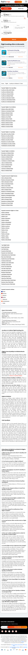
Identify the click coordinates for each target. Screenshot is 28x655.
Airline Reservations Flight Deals (8, 280)
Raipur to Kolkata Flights (6, 170)
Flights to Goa (4, 216)
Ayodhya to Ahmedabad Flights (8, 99)
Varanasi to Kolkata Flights (7, 168)
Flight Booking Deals (6, 276)
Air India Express (6, 301)
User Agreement (20, 644)
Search (14, 39)
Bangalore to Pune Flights (7, 203)
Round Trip (20, 8)
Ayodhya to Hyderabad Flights (8, 101)
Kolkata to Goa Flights (6, 116)
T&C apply (8, 65)
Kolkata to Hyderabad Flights (7, 111)
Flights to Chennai (5, 228)
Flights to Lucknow (5, 226)
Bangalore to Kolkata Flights (7, 201)
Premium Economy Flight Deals (8, 284)
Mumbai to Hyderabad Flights (7, 191)
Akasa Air (4, 295)
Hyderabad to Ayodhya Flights (8, 145)
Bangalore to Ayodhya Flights (7, 141)
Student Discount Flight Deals (7, 258)
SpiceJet (4, 293)
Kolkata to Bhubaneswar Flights (8, 120)
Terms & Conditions (14, 644)
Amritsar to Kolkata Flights (7, 156)
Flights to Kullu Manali (6, 239)
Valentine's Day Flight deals (7, 262)
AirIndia (4, 297)
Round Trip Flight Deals (6, 266)
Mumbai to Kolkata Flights (7, 205)
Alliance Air (5, 299)
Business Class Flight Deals (7, 282)
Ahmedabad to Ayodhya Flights (8, 143)
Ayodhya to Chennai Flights (7, 93)
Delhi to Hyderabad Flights (7, 183)
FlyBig (4, 303)
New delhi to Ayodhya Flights (7, 134)
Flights (6, 83)
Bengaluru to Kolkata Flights (7, 153)
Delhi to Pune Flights (5, 185)
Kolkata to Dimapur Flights (7, 124)
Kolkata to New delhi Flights (7, 109)
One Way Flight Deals (6, 268)
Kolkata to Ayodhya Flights (7, 139)
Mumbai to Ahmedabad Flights (8, 195)
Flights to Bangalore (5, 218)
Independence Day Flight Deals (8, 254)
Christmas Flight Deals (6, 260)
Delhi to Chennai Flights (6, 197)
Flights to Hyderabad (6, 224)
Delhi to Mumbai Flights (6, 177)
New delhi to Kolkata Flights (7, 155)
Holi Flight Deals (4, 249)
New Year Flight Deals (6, 256)
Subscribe (16, 627)
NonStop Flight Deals (6, 272)
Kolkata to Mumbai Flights (7, 113)
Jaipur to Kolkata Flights (6, 162)
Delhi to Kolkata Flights (6, 189)
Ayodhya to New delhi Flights (7, 90)
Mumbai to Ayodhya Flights (7, 135)
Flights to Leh (4, 232)
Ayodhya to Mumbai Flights (7, 91)
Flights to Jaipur (4, 235)
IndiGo (4, 291)
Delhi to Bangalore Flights (7, 181)
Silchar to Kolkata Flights (6, 164)
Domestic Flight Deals (6, 264)
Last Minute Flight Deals (6, 274)
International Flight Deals (6, 270)
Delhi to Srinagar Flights (6, 199)
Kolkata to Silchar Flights (6, 118)
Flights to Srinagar (5, 233)
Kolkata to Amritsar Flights (7, 114)
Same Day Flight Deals (6, 278)
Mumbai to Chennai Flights (7, 187)
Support (22, 641)
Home (2, 83)
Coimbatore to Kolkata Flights (7, 160)
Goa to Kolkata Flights (6, 166)
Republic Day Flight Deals (7, 252)
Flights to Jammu (5, 237)
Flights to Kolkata (5, 220)
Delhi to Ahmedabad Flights (7, 193)
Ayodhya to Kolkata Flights (7, 95)
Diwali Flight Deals (5, 247)
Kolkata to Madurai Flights (7, 122)
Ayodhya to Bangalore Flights (7, 97)
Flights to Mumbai (5, 212)
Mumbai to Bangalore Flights (7, 179)
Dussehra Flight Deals (6, 251)
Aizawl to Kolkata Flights (6, 158)
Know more (20, 56)
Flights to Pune (4, 230)
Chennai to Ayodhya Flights (7, 137)
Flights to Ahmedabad (6, 222)
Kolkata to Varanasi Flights (7, 126)
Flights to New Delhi (5, 214)
